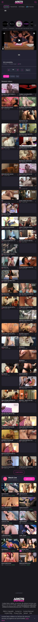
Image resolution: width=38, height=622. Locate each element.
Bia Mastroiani (5, 294)
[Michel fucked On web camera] (10, 449)
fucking (12, 76)
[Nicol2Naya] (10, 545)
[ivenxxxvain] (10, 489)
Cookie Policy (8, 613)
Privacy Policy (18, 613)
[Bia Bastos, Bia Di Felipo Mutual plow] (27, 103)
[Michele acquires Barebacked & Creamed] (27, 236)
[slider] (19, 49)
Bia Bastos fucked (6, 214)
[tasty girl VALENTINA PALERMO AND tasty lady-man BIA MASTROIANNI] (27, 382)
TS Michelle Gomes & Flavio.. (8, 333)
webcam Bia (5, 347)
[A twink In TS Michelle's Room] (10, 236)
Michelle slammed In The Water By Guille (26, 320)
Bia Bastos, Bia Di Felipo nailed (9, 94)
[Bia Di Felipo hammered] (27, 169)
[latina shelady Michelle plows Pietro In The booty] (10, 396)
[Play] (19, 40)
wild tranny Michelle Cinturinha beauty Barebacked (26, 440)
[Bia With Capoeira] (27, 329)
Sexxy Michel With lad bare (26, 427)
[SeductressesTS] (27, 503)
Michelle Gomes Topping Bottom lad (9, 254)
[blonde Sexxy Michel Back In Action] (10, 409)
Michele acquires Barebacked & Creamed (26, 240)
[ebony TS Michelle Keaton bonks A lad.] (27, 223)
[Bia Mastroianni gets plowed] (27, 129)
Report (28, 70)
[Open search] (35, 2)
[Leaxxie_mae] (10, 517)
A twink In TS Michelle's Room (8, 240)
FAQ (30, 613)
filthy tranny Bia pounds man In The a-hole (8, 227)
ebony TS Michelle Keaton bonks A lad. (26, 227)
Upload (25, 613)
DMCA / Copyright (8, 611)
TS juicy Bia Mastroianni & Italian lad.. (26, 267)
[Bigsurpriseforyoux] (27, 559)
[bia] (27, 183)
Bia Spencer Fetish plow (25, 160)
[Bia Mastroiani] (10, 289)
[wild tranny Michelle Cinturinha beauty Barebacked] (27, 436)
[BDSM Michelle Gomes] (10, 169)
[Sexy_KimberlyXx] (10, 503)
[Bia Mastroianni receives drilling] (10, 143)
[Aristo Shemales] (19, 2)
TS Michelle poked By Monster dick (26, 307)
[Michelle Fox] (10, 263)
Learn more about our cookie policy (26, 605)
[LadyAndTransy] (10, 531)
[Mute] (4, 33)
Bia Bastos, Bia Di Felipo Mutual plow (26, 107)
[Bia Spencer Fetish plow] (27, 156)
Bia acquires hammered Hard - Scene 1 (8, 467)
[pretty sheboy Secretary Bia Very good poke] (27, 196)
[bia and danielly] (27, 369)
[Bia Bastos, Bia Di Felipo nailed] (10, 90)
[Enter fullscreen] (34, 47)
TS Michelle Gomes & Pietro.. (8, 307)
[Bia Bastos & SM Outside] (10, 422)
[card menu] (18, 95)
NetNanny (26, 607)
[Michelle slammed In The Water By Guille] (27, 316)
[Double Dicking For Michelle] (27, 143)
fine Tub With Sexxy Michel (26, 294)
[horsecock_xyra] (27, 545)
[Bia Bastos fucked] (10, 209)
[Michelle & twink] (10, 129)
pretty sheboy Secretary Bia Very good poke (26, 200)
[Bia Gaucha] (10, 369)
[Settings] (34, 33)
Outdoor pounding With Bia (26, 94)
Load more (19, 472)
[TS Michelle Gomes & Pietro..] (10, 303)
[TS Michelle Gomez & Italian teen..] (27, 462)
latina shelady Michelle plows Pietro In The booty (8, 400)
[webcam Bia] (10, 342)
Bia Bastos (22, 347)
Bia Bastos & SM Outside (8, 427)
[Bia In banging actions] (10, 103)
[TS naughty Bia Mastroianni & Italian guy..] (10, 276)
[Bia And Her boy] (27, 116)
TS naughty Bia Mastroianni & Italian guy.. (9, 280)
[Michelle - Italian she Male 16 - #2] (27, 396)
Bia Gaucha (4, 373)
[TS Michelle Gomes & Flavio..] (10, 329)
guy (17, 76)
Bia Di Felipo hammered (25, 174)
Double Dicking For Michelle (26, 147)
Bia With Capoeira (24, 333)
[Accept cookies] (34, 618)
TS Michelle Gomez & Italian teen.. (26, 467)
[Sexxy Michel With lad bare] (27, 422)
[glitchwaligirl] (27, 517)
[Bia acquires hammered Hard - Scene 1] (10, 462)
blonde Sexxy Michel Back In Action (9, 413)
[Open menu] (2, 2)
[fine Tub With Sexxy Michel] (27, 289)
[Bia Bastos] (27, 342)
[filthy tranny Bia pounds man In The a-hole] (10, 223)
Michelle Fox (5, 267)
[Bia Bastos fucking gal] (10, 436)
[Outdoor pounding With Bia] (27, 90)
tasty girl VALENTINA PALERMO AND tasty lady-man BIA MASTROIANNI (26, 387)
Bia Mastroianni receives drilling (8, 147)
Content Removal (28, 611)
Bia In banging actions (7, 107)
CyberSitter (33, 607)
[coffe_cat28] (27, 531)
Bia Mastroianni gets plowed (26, 134)
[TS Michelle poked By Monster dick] (27, 303)
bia (20, 187)
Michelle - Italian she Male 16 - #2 (26, 400)
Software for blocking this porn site (11, 607)
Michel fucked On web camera (8, 453)
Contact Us (18, 611)
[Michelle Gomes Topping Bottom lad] (10, 249)
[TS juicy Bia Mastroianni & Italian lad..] (27, 263)
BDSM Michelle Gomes (7, 174)
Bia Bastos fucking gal (7, 440)
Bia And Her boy (23, 120)
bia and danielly (23, 373)
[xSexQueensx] (27, 489)
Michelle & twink (6, 134)
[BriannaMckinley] (10, 559)
